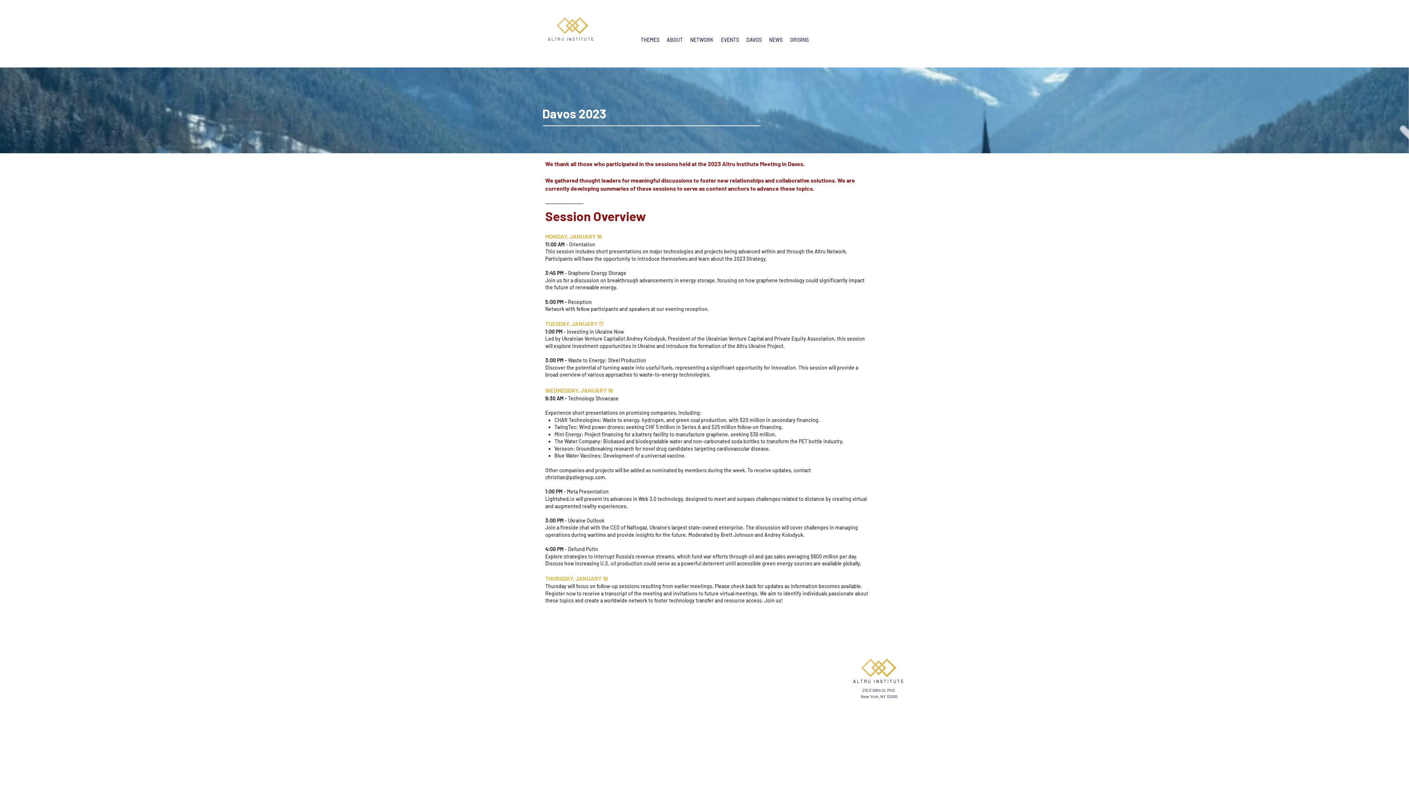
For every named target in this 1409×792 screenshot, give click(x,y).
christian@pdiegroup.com (575, 477)
